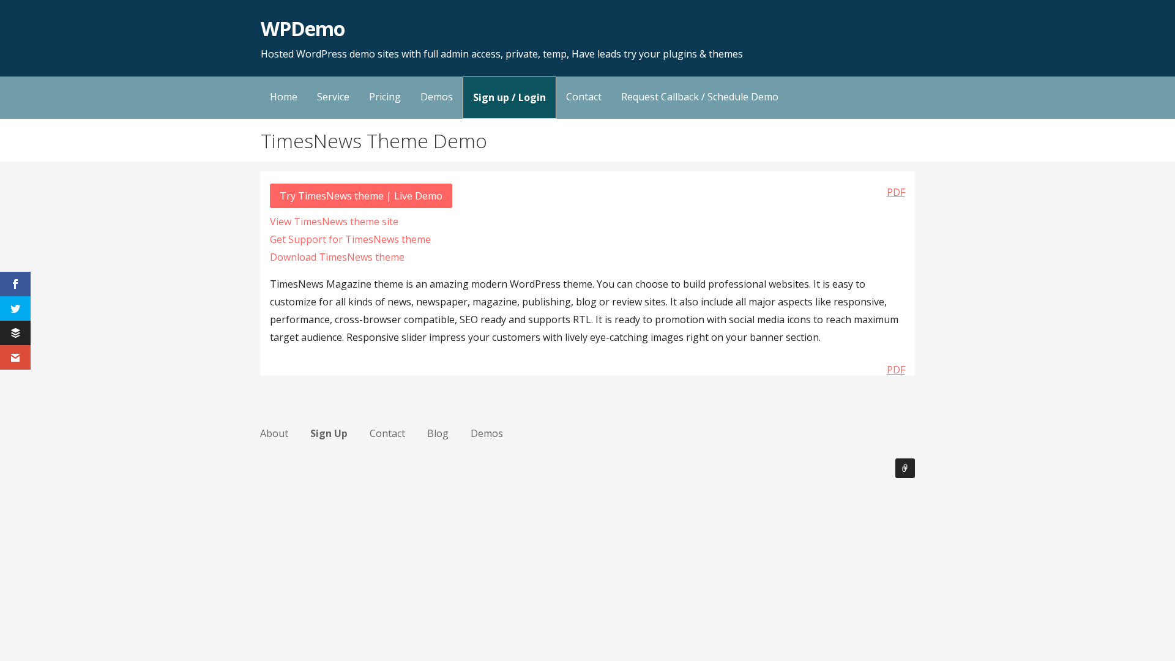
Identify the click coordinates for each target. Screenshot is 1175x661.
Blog (438, 433)
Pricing (385, 96)
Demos (436, 96)
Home (283, 96)
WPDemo (303, 28)
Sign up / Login (509, 97)
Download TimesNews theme (337, 257)
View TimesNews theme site (334, 221)
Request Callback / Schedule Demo (699, 96)
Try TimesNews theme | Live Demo (361, 196)
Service (333, 96)
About (274, 433)
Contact (584, 96)
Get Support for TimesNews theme (350, 239)
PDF (896, 192)
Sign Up (329, 433)
